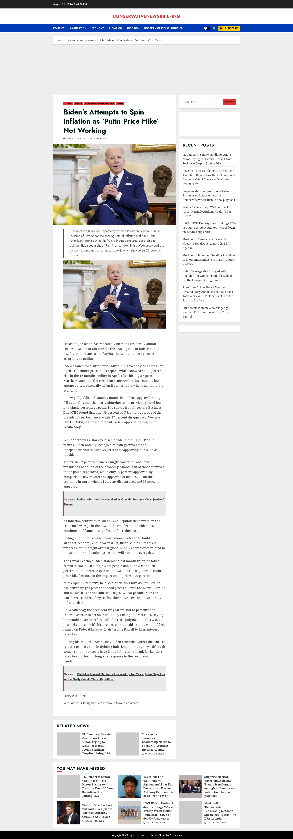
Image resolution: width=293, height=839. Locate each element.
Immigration (78, 28)
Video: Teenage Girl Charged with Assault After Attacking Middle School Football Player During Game (207, 275)
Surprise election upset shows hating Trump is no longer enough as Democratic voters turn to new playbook (209, 195)
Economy (97, 28)
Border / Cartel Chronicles (163, 28)
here (83, 696)
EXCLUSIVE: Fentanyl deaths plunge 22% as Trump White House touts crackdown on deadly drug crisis (209, 227)
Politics (58, 28)
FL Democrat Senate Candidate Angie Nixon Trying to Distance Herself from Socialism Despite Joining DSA (68, 744)
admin (69, 138)
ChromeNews (157, 835)
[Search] (214, 28)
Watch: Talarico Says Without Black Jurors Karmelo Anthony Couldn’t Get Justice (207, 211)
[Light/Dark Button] (207, 28)
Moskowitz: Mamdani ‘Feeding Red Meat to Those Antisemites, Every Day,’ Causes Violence (209, 260)
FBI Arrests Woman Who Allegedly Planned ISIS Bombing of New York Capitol (205, 312)
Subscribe (231, 28)
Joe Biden (133, 28)
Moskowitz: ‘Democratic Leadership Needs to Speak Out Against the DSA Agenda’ (127, 744)
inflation (115, 28)
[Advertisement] (146, 71)
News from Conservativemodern (99, 103)
